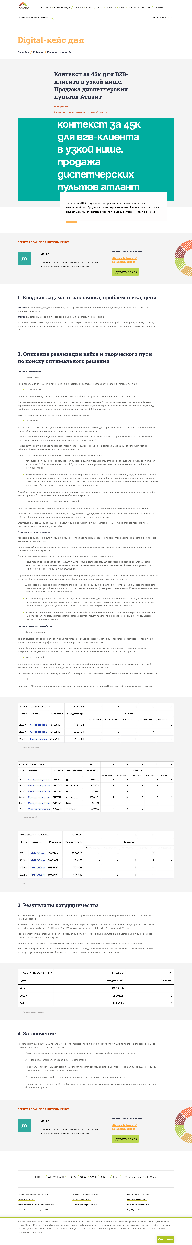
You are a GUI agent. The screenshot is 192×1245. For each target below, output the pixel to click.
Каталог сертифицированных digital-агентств (33, 1194)
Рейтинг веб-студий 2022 (26, 1199)
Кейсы (89, 8)
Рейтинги (46, 8)
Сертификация (62, 8)
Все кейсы (23, 52)
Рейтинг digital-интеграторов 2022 (139, 1205)
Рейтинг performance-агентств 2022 (139, 1194)
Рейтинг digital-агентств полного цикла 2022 (33, 1210)
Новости (111, 8)
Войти (172, 17)
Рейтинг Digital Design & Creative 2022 (85, 1205)
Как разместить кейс (59, 52)
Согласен (165, 1239)
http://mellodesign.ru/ (124, 257)
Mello (45, 254)
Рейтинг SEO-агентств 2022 (81, 1199)
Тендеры (78, 8)
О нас (122, 8)
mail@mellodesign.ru (124, 261)
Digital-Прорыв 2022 (134, 1210)
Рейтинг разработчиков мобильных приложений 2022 (36, 1205)
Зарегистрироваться (160, 17)
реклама (158, 8)
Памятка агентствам (139, 8)
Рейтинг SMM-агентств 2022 (137, 1199)
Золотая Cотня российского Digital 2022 (86, 1194)
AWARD (99, 8)
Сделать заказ (125, 272)
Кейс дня (38, 52)
